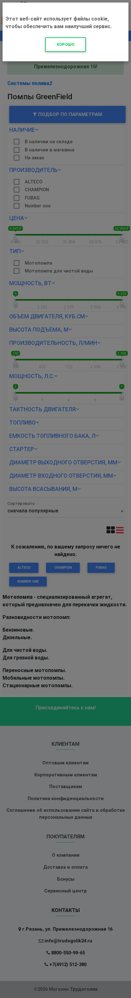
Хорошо (65, 44)
